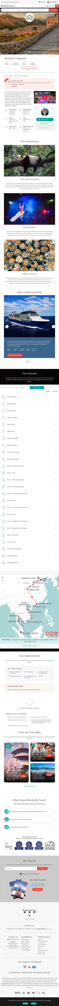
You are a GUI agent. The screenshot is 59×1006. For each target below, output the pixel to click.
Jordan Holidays (25, 948)
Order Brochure (38, 889)
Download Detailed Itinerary (29, 646)
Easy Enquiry (45, 123)
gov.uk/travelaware (8, 981)
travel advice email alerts (32, 983)
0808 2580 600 (50, 6)
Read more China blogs (29, 786)
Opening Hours (29, 925)
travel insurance (49, 985)
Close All (55, 391)
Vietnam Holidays (25, 941)
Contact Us (13, 937)
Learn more (48, 1000)
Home (6, 75)
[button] (57, 6)
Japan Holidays (25, 943)
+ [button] (2, 577)
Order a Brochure (44, 127)
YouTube (34, 912)
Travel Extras (41, 946)
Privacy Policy (41, 952)
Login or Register (53, 2)
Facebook (25, 912)
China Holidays (25, 939)
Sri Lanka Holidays (25, 950)
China (10, 75)
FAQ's (39, 948)
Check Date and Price (30, 68)
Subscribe (42, 868)
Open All (48, 391)
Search (53, 10)
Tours (15, 75)
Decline (33, 1003)
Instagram (29, 912)
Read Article (23, 776)
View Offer (14, 86)
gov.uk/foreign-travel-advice (8, 983)
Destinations (26, 937)
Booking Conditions (42, 950)
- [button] (2, 580)
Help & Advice (44, 937)
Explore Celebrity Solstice (15, 355)
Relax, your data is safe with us (30, 874)
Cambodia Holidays (26, 946)
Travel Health (41, 943)
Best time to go (37, 387)
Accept (25, 1003)
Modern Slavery (42, 953)
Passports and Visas (43, 941)
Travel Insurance (42, 944)
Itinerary (22, 387)
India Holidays (24, 944)
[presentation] (7, 326)
